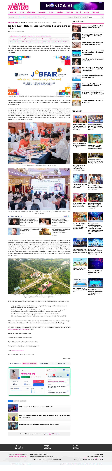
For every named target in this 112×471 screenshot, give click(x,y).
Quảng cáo (17, 456)
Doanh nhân (41, 12)
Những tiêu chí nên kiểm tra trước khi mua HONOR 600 (92, 76)
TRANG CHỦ (13, 12)
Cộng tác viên (23, 456)
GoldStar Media (18, 463)
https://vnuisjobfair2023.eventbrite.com (19, 329)
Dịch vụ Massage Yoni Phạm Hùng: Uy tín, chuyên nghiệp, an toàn (92, 43)
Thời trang (69, 12)
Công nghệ (95, 12)
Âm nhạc (51, 12)
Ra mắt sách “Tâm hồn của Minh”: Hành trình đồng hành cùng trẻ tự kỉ (93, 93)
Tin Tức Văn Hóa (18, 454)
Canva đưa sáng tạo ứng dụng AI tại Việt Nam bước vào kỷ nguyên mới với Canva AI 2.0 (93, 52)
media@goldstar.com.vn (52, 434)
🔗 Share (38, 384)
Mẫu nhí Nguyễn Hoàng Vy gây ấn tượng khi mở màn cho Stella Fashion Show (30, 36)
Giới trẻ (78, 12)
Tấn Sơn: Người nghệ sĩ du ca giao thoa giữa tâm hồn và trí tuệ (92, 85)
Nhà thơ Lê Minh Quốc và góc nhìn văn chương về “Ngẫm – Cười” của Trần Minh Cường (92, 69)
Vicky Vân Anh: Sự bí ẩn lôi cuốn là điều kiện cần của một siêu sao (92, 27)
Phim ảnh (60, 12)
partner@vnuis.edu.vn (18, 350)
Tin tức (21, 12)
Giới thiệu (11, 456)
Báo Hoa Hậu (99, 463)
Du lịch (86, 12)
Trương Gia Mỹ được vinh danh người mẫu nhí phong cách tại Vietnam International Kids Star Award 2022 (38, 42)
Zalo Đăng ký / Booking (30, 363)
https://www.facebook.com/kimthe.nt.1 (57, 381)
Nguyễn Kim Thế (28, 374)
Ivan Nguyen (28, 463)
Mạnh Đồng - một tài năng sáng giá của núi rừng (92, 60)
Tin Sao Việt (87, 463)
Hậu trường (31, 12)
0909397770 (86, 458)
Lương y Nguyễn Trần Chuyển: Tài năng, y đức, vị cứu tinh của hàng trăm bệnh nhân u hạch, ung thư (37, 39)
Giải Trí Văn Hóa (71, 463)
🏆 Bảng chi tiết (51, 370)
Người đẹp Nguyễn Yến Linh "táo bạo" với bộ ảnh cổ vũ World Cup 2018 (92, 36)
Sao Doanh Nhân (81, 463)
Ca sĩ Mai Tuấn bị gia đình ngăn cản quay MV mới (92, 101)
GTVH (76, 463)
